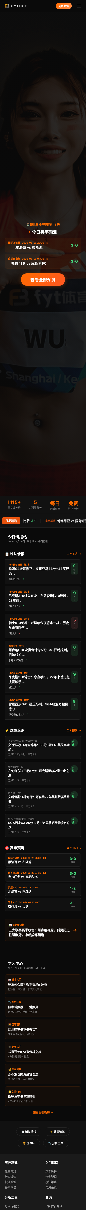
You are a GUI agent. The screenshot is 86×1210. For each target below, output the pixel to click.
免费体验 (63, 6)
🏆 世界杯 (29, 1143)
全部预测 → (74, 848)
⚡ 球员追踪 (57, 1131)
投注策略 (51, 1182)
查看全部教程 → (43, 1112)
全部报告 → (74, 553)
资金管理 (51, 1176)
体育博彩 (10, 1171)
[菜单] (79, 6)
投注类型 (10, 1182)
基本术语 (10, 1187)
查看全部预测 (43, 279)
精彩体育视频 (53, 1206)
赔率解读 (10, 1176)
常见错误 (51, 1187)
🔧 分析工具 (55, 1143)
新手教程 (51, 1171)
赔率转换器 (12, 1206)
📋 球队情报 (28, 1131)
